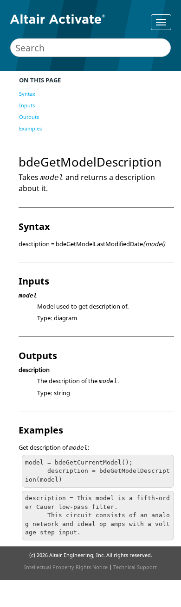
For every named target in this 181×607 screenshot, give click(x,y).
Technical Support (135, 567)
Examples (30, 128)
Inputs (27, 105)
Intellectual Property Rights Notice (66, 567)
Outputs (29, 116)
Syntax (27, 93)
